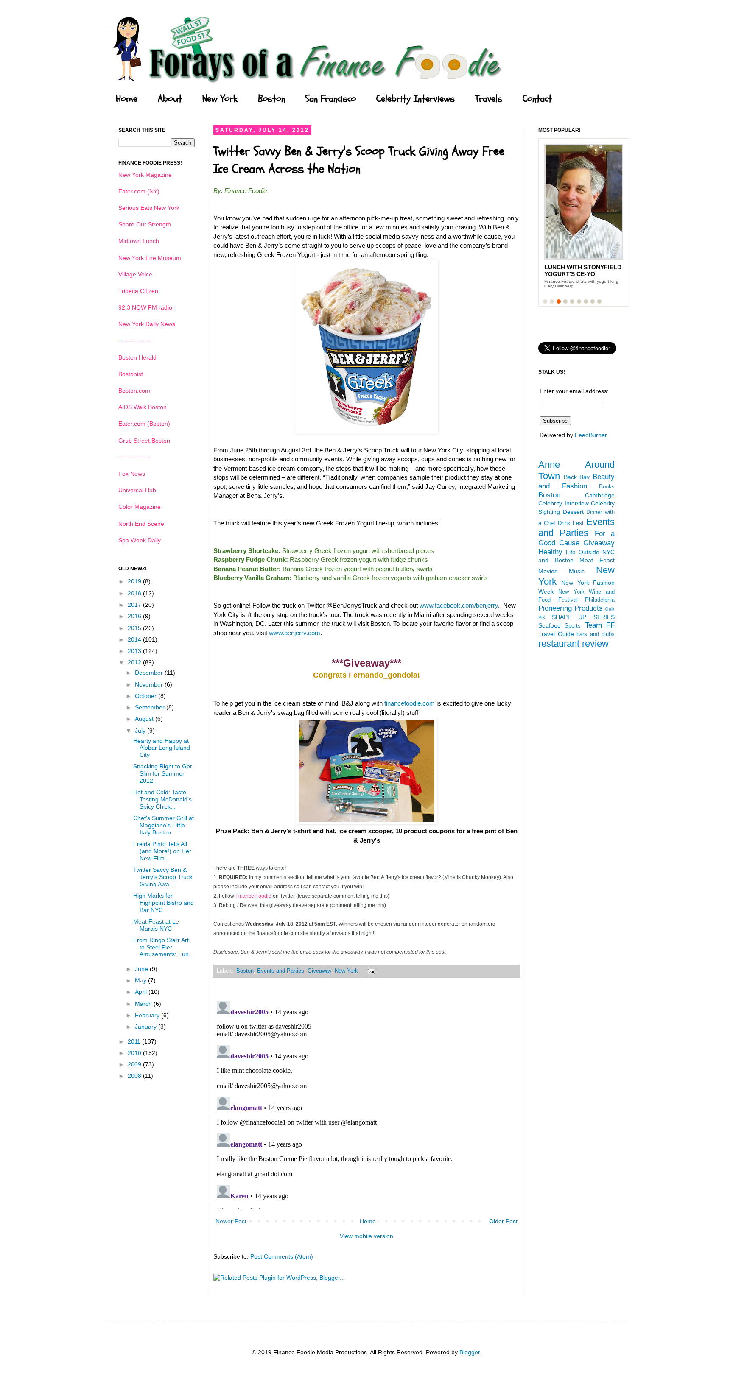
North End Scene (141, 523)
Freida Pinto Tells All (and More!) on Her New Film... (162, 851)
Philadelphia (600, 600)
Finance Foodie (253, 896)
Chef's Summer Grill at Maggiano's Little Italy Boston (163, 825)
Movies (547, 571)
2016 (135, 616)
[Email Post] (370, 971)
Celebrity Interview (563, 503)
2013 (135, 650)
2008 (135, 1075)
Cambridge (600, 495)
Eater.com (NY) (138, 191)
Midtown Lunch (138, 240)
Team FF (600, 625)
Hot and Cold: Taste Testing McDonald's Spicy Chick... (162, 799)
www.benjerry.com (294, 632)
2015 (135, 628)
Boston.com (134, 390)
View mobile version (366, 1236)
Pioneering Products (570, 608)
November (150, 684)
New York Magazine (145, 174)
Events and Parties (280, 971)
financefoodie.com (409, 703)
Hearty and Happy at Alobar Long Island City (161, 748)
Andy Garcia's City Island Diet (575, 270)
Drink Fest (571, 523)
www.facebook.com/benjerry (459, 605)
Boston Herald (137, 357)
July (141, 730)
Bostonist (130, 374)
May (141, 980)
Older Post (503, 1221)
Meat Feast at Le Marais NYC (156, 925)
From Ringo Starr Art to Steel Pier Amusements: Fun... (163, 947)
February (148, 1015)
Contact (537, 99)
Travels (488, 99)
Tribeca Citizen (138, 290)
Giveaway (319, 971)
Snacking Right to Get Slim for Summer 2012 (162, 773)
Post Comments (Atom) (281, 1256)
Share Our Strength (144, 224)
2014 (135, 639)
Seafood (549, 625)
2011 (135, 1041)
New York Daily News (146, 324)
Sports (573, 626)
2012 (135, 662)
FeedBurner (591, 435)
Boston (271, 99)
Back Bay (577, 477)
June (142, 969)
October (146, 695)
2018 (135, 593)
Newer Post (230, 1221)
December (150, 672)
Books (607, 487)
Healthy (550, 552)
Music (577, 571)
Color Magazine (139, 506)
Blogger (469, 1352)
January (146, 1026)
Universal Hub (137, 490)
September (150, 707)
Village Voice (135, 274)
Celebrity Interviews (415, 99)
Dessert (573, 511)
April (141, 991)
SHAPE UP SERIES (583, 617)
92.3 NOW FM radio (145, 307)
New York (220, 99)
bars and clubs (595, 634)
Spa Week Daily (139, 540)
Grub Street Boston (144, 440)
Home (126, 99)
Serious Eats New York (148, 207)
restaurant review (573, 643)
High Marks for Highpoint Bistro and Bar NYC (163, 902)
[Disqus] (366, 1103)
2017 (135, 604)
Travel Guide (556, 634)
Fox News (131, 473)
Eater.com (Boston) (144, 423)
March (144, 1003)
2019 (135, 581)
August (145, 718)
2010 (135, 1052)
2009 (135, 1064)
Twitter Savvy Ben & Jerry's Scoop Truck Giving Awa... (163, 876)
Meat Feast (597, 560)
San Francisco (330, 99)
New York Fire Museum (149, 257)
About (170, 99)
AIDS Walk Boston (142, 407)
